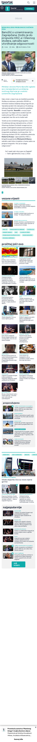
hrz (16, 232)
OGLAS (18, 18)
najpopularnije (12, 507)
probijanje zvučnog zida (11, 235)
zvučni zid (30, 229)
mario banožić (27, 235)
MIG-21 (5, 229)
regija (27, 454)
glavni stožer (25, 232)
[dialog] (18, 734)
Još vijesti (17, 564)
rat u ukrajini (17, 454)
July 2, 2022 (25, 154)
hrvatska (6, 454)
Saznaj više (18, 739)
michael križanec (8, 238)
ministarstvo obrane (17, 229)
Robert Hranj (7, 232)
